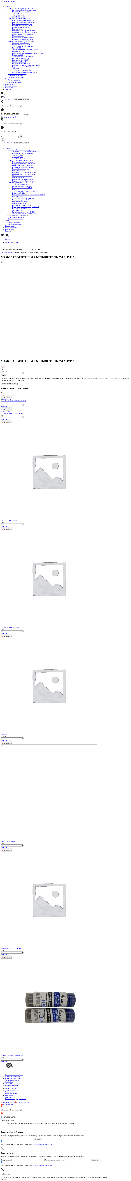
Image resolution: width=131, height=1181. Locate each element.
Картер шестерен (17, 29)
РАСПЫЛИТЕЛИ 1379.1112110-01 (12, 413)
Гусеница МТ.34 (17, 55)
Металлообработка (14, 82)
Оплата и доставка (11, 86)
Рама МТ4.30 (16, 48)
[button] (65, 392)
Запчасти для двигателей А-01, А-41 (20, 18)
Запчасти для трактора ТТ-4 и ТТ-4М (20, 41)
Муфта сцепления (18, 36)
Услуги (7, 79)
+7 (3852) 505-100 (6, 99)
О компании (9, 87)
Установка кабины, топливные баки (24, 72)
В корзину (4, 406)
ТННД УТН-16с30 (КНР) (9, 520)
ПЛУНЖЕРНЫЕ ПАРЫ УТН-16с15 (12, 1055)
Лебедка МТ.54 (17, 68)
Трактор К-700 (17, 13)
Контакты (8, 89)
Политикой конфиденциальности (43, 1144)
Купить (4, 375)
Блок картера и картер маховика (22, 20)
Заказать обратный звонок (21, 99)
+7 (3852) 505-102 (23, 1102)
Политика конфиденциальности (15, 1099)
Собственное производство (14, 1075)
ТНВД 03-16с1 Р (6, 734)
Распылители (9, 246)
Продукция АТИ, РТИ (15, 75)
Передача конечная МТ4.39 (21, 63)
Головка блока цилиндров (20, 27)
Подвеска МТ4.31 (18, 51)
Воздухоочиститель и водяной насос (24, 22)
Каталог (7, 6)
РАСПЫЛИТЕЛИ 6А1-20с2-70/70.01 (13, 627)
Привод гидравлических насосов (23, 37)
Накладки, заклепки (11, 1085)
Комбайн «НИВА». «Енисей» (22, 12)
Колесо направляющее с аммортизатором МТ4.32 (28, 53)
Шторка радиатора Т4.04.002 (21, 44)
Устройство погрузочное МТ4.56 (23, 70)
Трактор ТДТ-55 (17, 15)
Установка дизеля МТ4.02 (20, 43)
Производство (9, 84)
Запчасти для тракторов (12, 1076)
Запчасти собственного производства (20, 8)
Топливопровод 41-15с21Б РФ (11, 948)
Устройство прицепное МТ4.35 (22, 56)
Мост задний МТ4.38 (19, 62)
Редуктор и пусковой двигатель (22, 39)
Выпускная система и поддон (22, 24)
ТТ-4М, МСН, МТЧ (18, 17)
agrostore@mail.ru (8, 1104)
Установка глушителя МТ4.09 (22, 46)
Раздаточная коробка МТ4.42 (21, 67)
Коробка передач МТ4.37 (20, 60)
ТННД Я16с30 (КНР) (8, 841)
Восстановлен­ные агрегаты (17, 74)
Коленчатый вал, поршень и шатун (23, 31)
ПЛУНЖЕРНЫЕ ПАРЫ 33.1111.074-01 (13, 401)
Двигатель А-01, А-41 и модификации (24, 10)
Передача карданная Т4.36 (20, 58)
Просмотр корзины (7, 252)
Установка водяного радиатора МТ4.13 (25, 49)
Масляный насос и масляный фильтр (24, 32)
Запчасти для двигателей (13, 1078)
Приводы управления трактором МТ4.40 (25, 65)
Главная (7, 239)
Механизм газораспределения (22, 34)
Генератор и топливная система (22, 25)
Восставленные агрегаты (13, 1083)
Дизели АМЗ (9, 1082)
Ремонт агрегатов (14, 81)
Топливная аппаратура (15, 77)
